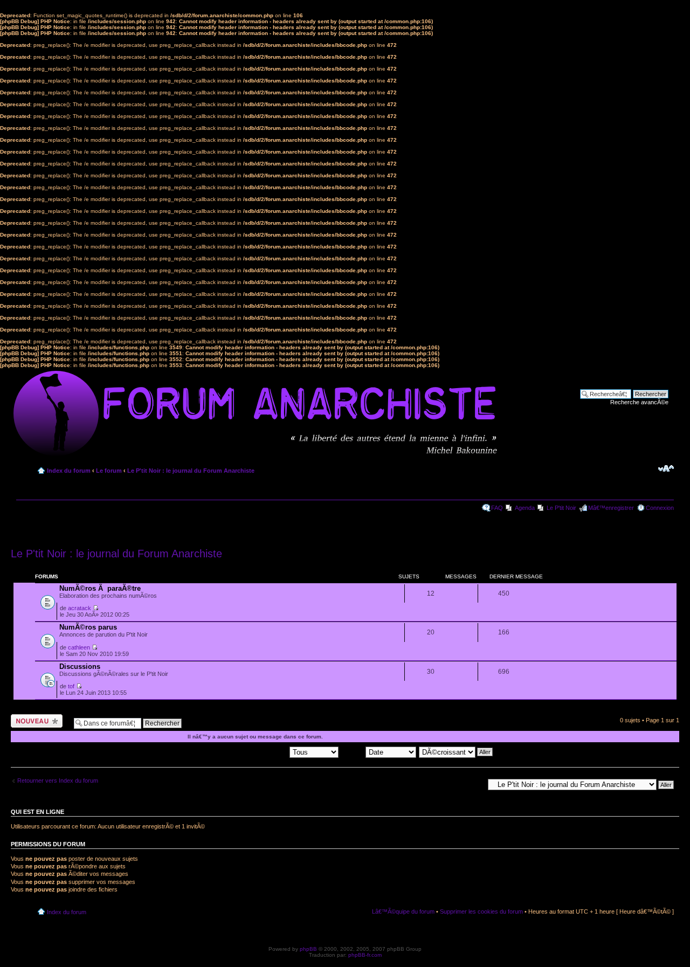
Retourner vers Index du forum (57, 780)
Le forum (109, 470)
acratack (79, 608)
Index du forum (69, 470)
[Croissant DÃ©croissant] (456, 751)
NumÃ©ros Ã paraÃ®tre (100, 588)
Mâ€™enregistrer (611, 508)
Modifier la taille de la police (666, 468)
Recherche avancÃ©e (639, 402)
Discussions (79, 666)
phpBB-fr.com (365, 955)
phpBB (308, 949)
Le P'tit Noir (561, 508)
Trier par (353, 751)
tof (71, 686)
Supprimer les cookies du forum (481, 911)
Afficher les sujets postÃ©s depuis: (243, 751)
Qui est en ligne (37, 812)
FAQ (497, 508)
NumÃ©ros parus (88, 627)
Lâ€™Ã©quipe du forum (403, 911)
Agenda (525, 508)
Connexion (660, 508)
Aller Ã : (474, 784)
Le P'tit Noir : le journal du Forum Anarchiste (190, 470)
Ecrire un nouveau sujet (35, 720)
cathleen (79, 647)
